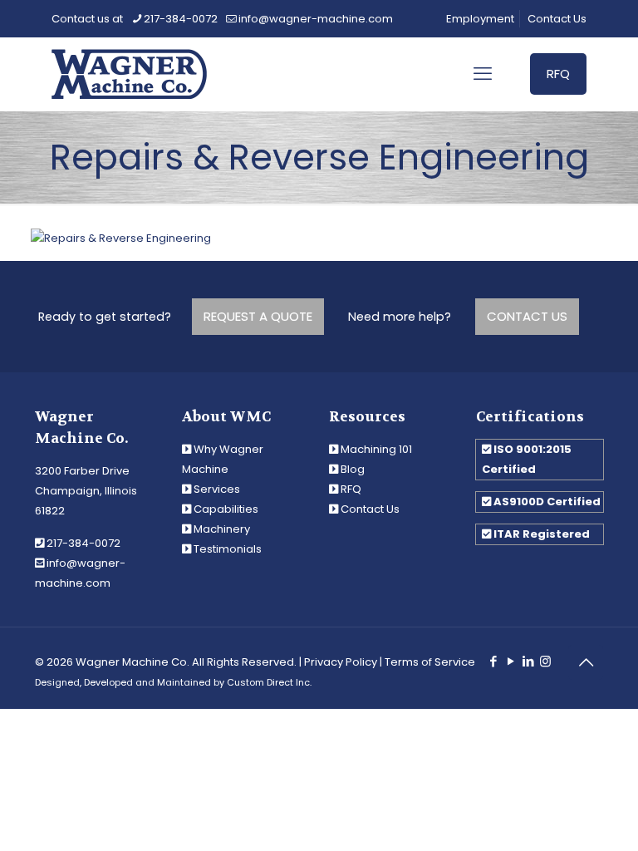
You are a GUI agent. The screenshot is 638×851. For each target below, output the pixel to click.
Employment (480, 19)
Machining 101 (376, 449)
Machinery (222, 529)
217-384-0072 (181, 19)
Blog (353, 469)
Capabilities (226, 509)
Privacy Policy (340, 662)
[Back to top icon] (585, 662)
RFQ (558, 73)
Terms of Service (430, 662)
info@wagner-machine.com (315, 19)
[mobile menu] (483, 74)
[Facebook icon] (493, 661)
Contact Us (557, 19)
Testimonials (228, 549)
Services (217, 489)
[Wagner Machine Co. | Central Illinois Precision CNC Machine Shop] (129, 74)
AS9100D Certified (547, 501)
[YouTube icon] (510, 661)
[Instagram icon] (545, 661)
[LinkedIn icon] (528, 661)
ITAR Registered (541, 534)
